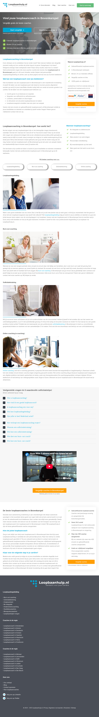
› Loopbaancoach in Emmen (12, 633)
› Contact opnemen (9, 687)
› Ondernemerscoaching (11, 607)
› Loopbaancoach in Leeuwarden (13, 656)
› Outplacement (8, 602)
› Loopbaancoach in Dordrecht (13, 630)
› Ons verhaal (7, 683)
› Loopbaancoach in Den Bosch (13, 670)
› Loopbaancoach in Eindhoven (13, 642)
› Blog (5, 685)
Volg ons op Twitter (13, 698)
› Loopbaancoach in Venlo (11, 640)
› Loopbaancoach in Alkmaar (12, 654)
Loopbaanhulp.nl (38, 708)
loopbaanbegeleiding (52, 215)
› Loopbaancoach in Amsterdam (13, 626)
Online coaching (8, 370)
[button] (49, 398)
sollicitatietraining (59, 324)
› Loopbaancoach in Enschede (13, 666)
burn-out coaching (44, 271)
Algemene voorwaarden (56, 708)
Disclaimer (67, 708)
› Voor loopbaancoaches (11, 690)
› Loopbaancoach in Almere (12, 628)
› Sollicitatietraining (9, 600)
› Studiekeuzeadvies (9, 609)
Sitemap (73, 708)
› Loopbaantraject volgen (11, 614)
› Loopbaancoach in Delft (11, 659)
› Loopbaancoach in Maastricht (13, 637)
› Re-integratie (7, 604)
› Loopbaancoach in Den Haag (13, 668)
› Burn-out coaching (9, 597)
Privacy (46, 708)
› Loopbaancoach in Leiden (12, 663)
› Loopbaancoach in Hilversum (13, 661)
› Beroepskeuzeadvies (10, 611)
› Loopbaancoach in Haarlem (12, 635)
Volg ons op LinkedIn (14, 694)
